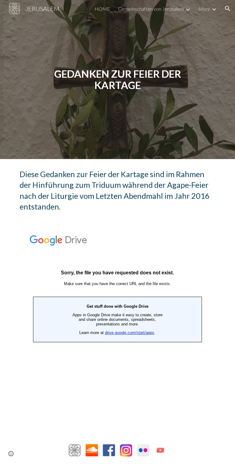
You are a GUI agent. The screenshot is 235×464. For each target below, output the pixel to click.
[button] (227, 8)
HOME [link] (102, 9)
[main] (117, 79)
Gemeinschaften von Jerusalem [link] (151, 9)
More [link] (204, 9)
